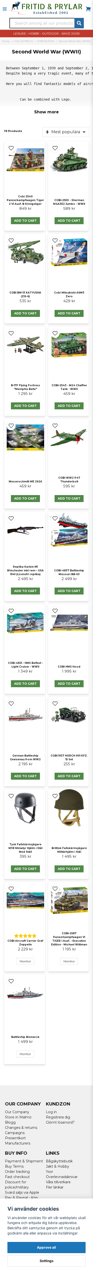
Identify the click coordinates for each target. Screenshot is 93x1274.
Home (6, 41)
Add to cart (25, 220)
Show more (46, 112)
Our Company (17, 1112)
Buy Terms (14, 1166)
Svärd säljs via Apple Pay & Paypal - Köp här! (22, 1197)
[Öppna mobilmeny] (4, 9)
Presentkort (15, 1138)
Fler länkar (54, 1187)
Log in (51, 1112)
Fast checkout (17, 1177)
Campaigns (15, 1133)
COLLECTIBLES (23, 41)
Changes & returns (21, 1127)
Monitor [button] (25, 961)
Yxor (49, 1171)
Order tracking (17, 1171)
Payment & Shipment (24, 1161)
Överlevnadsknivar (62, 1177)
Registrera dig (58, 1117)
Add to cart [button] (69, 869)
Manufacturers (17, 1143)
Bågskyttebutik (59, 1161)
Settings (47, 1261)
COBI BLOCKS (45, 41)
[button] (11, 148)
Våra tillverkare (58, 1182)
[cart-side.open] (88, 9)
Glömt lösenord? (60, 1122)
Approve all (46, 1247)
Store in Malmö (18, 1117)
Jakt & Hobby (57, 1166)
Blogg (10, 1122)
